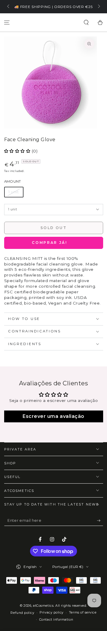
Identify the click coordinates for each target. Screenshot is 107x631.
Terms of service (83, 612)
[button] (86, 22)
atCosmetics (43, 606)
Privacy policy (52, 612)
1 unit (13, 192)
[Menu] (7, 22)
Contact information (56, 620)
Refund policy (22, 613)
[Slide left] (8, 6)
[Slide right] (98, 6)
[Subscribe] (100, 521)
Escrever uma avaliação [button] (53, 416)
